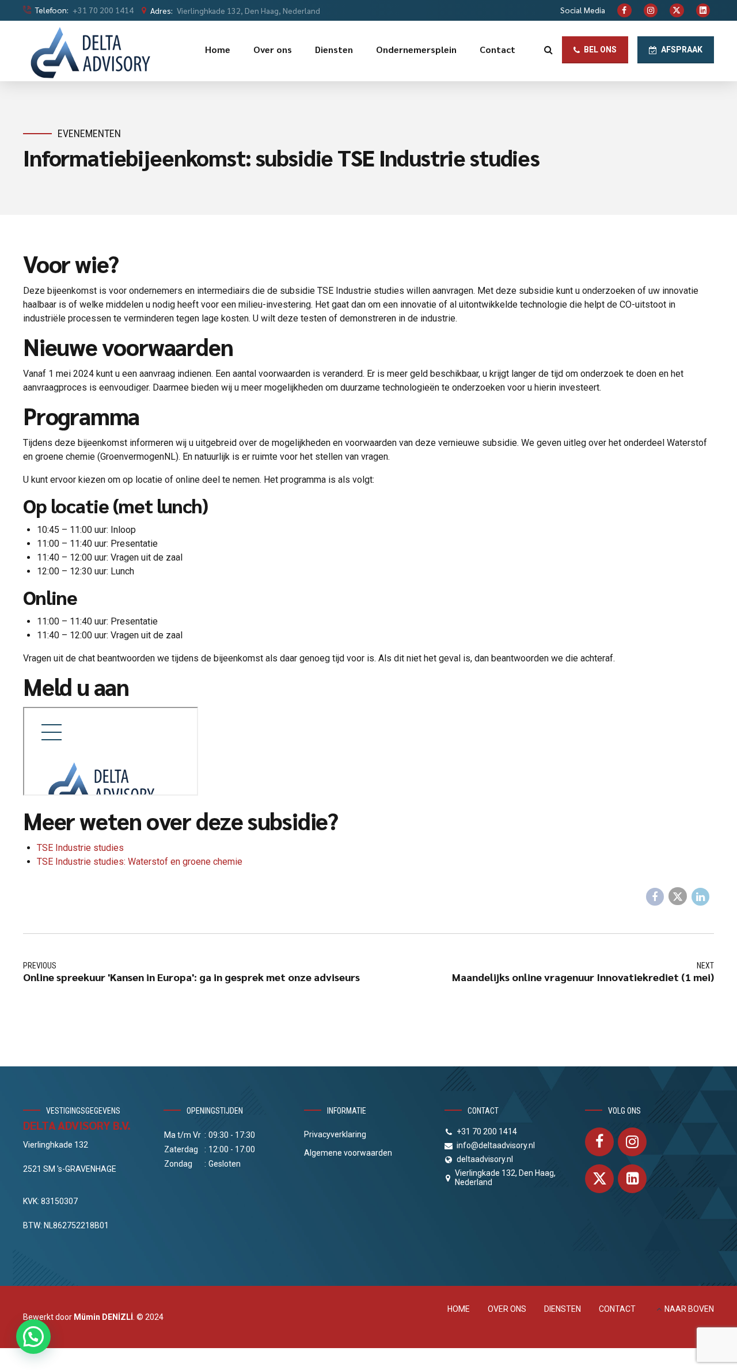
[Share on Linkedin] (701, 897)
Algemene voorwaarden (348, 1152)
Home (217, 49)
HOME (458, 1309)
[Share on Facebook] (655, 897)
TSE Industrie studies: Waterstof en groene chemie (139, 861)
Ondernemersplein (416, 49)
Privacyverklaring (335, 1134)
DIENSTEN (562, 1309)
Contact (497, 49)
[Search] (548, 49)
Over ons (272, 49)
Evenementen (89, 133)
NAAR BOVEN (689, 1309)
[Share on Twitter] (677, 896)
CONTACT (617, 1309)
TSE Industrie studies (80, 847)
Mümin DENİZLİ (103, 1317)
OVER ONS (507, 1309)
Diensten (334, 49)
